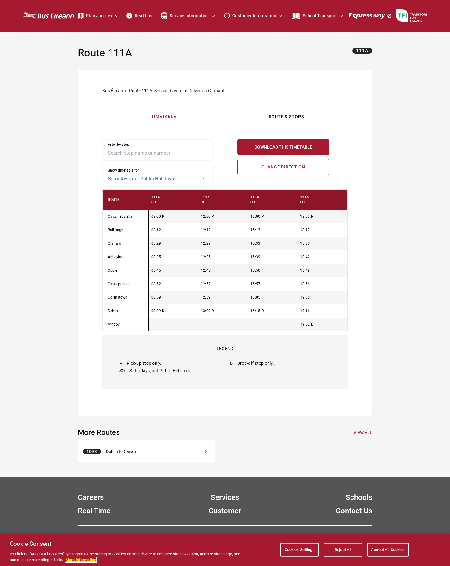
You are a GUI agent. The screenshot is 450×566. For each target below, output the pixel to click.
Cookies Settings (300, 549)
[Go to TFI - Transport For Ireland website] (411, 15)
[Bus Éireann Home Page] (48, 15)
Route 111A (105, 53)
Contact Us (354, 511)
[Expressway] (370, 15)
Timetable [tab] (163, 116)
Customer (225, 511)
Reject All (343, 549)
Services (225, 497)
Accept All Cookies (388, 549)
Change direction (283, 166)
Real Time (94, 511)
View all (363, 432)
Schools (359, 497)
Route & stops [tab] (286, 116)
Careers (91, 497)
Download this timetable (283, 147)
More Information (81, 559)
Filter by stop (118, 144)
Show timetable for (123, 170)
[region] (225, 260)
